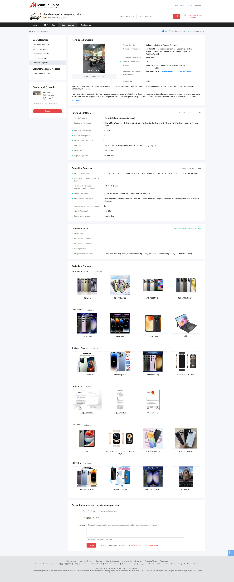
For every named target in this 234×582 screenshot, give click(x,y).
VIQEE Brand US (120, 413)
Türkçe (173, 564)
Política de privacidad (112, 561)
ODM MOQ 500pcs (120, 489)
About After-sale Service (186, 374)
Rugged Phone (153, 336)
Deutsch (99, 564)
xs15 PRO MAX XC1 (153, 298)
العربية (142, 564)
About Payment (120, 374)
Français (83, 564)
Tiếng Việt (181, 564)
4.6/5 (148, 81)
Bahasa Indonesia (193, 564)
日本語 (76, 564)
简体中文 (60, 564)
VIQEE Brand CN (153, 413)
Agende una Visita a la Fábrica (94, 76)
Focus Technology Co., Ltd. (112, 568)
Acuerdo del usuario (95, 561)
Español (91, 564)
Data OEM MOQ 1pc (87, 489)
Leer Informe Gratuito (184, 72)
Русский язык (126, 564)
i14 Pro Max (120, 336)
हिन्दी (158, 564)
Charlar (49, 98)
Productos (51, 25)
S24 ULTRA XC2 (120, 298)
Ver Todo (75, 100)
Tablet (186, 336)
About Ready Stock (87, 374)
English (51, 564)
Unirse (189, 6)
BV (204, 31)
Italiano (116, 564)
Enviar (47, 111)
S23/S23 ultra (87, 336)
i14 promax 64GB (185, 451)
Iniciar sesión (179, 6)
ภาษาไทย (165, 564)
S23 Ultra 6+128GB (153, 451)
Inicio (35, 25)
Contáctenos (86, 25)
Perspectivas (164, 561)
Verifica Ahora (167, 72)
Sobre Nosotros (68, 25)
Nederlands (151, 564)
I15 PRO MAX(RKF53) (186, 298)
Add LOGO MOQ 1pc (153, 489)
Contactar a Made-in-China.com (131, 561)
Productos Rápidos (151, 561)
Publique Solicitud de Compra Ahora (143, 545)
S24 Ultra (87, 298)
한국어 (135, 564)
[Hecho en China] (45, 5)
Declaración (82, 561)
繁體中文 (68, 564)
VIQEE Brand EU (87, 413)
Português (108, 564)
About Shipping (153, 374)
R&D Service (185, 489)
